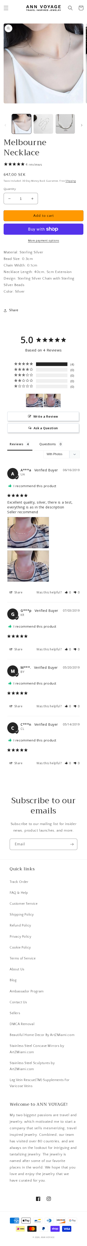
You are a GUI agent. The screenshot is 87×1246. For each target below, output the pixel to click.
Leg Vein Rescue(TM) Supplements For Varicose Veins (40, 1083)
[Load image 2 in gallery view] (43, 123)
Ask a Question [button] (46, 428)
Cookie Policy (20, 948)
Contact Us (18, 1002)
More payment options (43, 240)
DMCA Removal (22, 1024)
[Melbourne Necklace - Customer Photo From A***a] (34, 400)
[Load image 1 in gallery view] (21, 123)
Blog (13, 980)
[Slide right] (81, 125)
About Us (17, 969)
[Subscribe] (71, 844)
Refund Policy (20, 925)
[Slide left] (5, 125)
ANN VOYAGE (47, 1237)
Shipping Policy (22, 915)
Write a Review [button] (45, 416)
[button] (6, 8)
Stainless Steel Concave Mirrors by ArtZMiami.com (37, 1049)
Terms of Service (23, 958)
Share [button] (13, 310)
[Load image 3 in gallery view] (65, 123)
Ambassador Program (27, 991)
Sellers (15, 1013)
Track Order (19, 882)
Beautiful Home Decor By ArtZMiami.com (42, 1035)
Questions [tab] (47, 444)
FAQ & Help (19, 893)
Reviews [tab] (16, 444)
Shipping (70, 181)
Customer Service (24, 904)
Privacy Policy (20, 937)
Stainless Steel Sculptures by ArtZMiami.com (32, 1066)
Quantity (10, 189)
